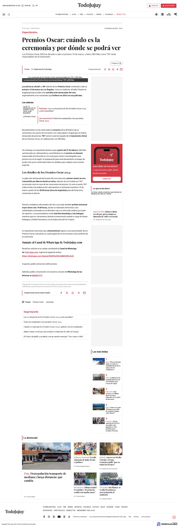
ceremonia (50, 302)
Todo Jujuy (26, 28)
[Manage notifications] (174, 517)
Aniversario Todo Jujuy (86, 510)
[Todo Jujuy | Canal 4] (156, 15)
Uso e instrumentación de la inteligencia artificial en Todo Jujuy (108, 517)
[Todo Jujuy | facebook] (44, 517)
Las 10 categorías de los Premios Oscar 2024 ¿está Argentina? (48, 317)
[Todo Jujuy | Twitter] (54, 517)
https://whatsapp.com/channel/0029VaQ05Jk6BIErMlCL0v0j (48, 256)
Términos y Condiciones (80, 517)
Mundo (99, 14)
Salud (102, 507)
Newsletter (121, 14)
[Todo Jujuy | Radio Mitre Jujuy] (169, 15)
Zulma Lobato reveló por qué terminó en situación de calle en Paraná (51, 332)
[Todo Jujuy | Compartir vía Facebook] (105, 69)
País (81, 14)
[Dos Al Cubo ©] (167, 525)
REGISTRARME (170, 6)
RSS (130, 517)
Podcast (124, 507)
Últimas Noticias (62, 14)
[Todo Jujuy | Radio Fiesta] (176, 15)
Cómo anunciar (145, 517)
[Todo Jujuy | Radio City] (162, 15)
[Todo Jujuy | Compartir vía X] (109, 69)
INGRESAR (155, 6)
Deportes (78, 507)
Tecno (117, 507)
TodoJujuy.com (31, 252)
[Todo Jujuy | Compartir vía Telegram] (117, 69)
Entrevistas (47, 510)
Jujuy (74, 14)
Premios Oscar (38, 302)
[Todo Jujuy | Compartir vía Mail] (121, 69)
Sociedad (109, 507)
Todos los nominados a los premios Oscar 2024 (42, 322)
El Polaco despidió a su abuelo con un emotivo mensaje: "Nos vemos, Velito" (53, 336)
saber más (107, 179)
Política (90, 14)
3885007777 (37, 275)
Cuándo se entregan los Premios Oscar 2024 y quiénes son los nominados (53, 327)
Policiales (109, 14)
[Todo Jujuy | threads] (64, 517)
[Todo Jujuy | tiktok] (69, 517)
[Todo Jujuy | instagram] (49, 517)
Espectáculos (35, 28)
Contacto (136, 517)
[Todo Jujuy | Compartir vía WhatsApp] (113, 69)
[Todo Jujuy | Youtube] (59, 517)
